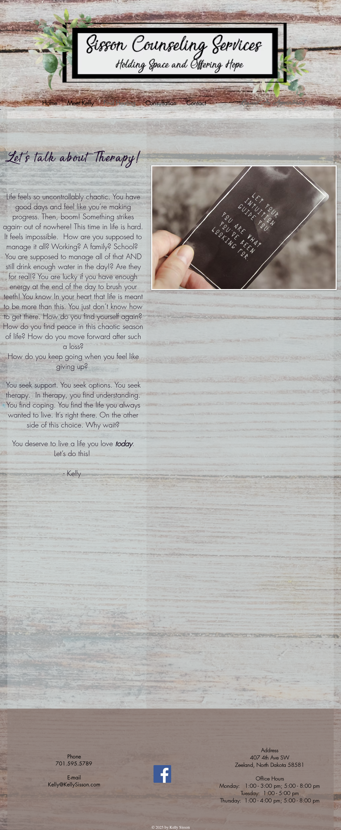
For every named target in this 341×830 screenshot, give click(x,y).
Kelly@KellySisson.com (74, 784)
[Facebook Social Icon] (162, 774)
